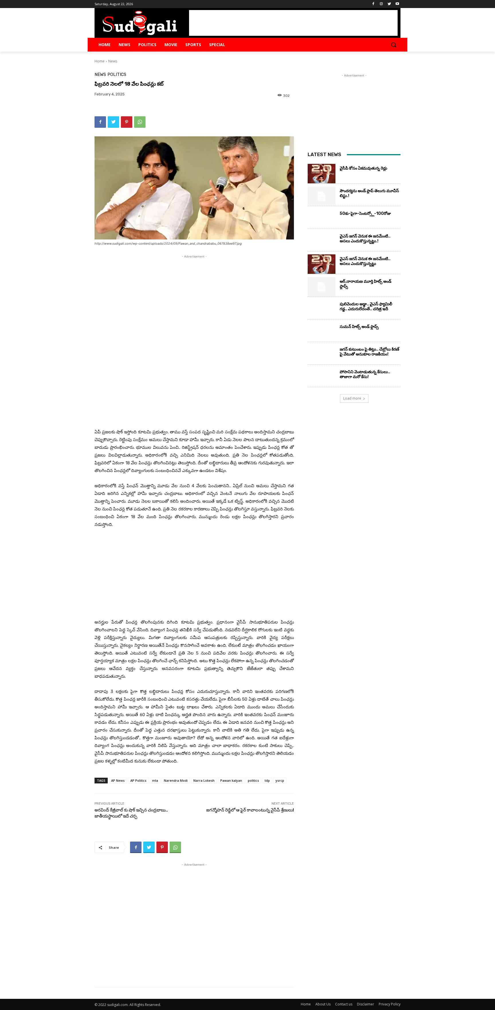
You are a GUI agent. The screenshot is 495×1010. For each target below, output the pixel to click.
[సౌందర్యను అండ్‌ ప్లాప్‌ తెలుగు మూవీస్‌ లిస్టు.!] (321, 196)
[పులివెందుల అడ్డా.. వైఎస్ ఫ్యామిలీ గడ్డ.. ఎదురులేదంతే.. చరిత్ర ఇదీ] (321, 309)
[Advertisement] (293, 23)
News (112, 61)
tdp (267, 780)
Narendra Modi (176, 780)
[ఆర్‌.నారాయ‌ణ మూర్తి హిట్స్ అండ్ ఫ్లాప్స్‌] (321, 286)
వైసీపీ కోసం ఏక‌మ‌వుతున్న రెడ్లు (363, 168)
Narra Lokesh (204, 780)
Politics (116, 74)
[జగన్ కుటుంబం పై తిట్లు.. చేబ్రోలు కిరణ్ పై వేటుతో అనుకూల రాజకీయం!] (321, 354)
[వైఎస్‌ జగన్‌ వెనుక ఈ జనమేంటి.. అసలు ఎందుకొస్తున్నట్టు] (321, 264)
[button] (393, 45)
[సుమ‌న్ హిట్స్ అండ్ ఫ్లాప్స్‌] (321, 332)
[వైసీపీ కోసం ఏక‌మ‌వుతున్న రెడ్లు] (321, 173)
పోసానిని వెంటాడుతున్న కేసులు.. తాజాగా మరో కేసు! (365, 374)
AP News (118, 780)
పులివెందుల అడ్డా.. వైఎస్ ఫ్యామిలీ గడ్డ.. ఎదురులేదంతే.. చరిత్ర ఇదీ (366, 306)
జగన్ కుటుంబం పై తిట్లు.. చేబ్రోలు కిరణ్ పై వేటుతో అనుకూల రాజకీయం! (369, 352)
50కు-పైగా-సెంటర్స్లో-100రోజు (365, 213)
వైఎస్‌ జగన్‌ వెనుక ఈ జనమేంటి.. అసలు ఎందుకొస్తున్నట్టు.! (365, 238)
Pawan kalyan (231, 780)
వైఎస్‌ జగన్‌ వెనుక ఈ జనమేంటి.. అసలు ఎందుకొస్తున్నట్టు (365, 261)
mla (155, 780)
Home (100, 61)
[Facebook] (373, 4)
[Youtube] (397, 4)
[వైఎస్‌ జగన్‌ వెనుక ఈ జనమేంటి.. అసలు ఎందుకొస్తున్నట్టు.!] (321, 241)
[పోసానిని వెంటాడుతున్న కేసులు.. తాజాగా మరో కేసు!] (321, 377)
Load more (352, 398)
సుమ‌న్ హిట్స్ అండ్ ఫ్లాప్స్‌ (359, 326)
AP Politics (138, 780)
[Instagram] (381, 4)
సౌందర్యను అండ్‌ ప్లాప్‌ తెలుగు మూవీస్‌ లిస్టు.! (369, 193)
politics (253, 780)
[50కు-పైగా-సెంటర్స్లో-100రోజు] (321, 219)
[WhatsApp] (140, 122)
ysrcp (280, 780)
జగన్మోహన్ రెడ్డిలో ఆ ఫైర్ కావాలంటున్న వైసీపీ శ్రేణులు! (250, 810)
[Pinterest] (126, 122)
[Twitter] (389, 4)
